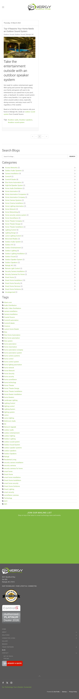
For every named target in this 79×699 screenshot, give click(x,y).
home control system (11, 362)
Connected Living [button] (8, 638)
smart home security (11, 483)
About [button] (4, 632)
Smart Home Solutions (13, 289)
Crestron (7, 326)
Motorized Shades (11, 239)
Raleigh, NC (9, 265)
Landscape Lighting (10, 400)
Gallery (5, 641)
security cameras (10, 465)
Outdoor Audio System (13, 242)
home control (8, 359)
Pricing (6, 658)
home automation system (13, 353)
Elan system (8, 341)
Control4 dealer (9, 323)
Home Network (10, 209)
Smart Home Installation (13, 280)
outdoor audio (14, 120)
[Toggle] (75, 168)
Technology (8, 498)
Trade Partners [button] (8, 647)
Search (72, 156)
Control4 (8, 176)
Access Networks (11, 168)
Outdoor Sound (9, 34)
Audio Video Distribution (12, 308)
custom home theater (11, 329)
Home (4, 629)
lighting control (9, 406)
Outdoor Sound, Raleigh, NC (24, 34)
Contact (5, 653)
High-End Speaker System (14, 185)
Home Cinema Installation (14, 203)
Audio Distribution (10, 305)
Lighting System (9, 409)
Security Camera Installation (15, 271)
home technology (10, 382)
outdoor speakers (26, 120)
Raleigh (6, 457)
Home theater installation (13, 394)
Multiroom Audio (10, 421)
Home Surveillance (11, 218)
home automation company (13, 350)
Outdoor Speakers (11, 262)
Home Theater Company (13, 221)
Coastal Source (9, 317)
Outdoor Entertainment (13, 248)
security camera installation (13, 462)
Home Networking (11, 212)
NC (5, 424)
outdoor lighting (9, 436)
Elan (5, 332)
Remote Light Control (12, 268)
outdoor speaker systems (13, 448)
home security (9, 376)
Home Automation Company (15, 197)
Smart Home (9, 277)
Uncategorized (10, 292)
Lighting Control (10, 230)
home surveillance (10, 379)
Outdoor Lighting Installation (15, 254)
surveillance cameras (11, 495)
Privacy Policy (73, 691)
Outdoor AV (9, 245)
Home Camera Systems (13, 200)
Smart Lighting (9, 489)
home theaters (9, 397)
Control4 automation (11, 320)
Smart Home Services (12, 286)
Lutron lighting (9, 418)
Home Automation (11, 191)
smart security (9, 492)
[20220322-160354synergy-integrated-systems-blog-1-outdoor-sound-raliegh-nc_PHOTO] (19, 47)
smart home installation (12, 477)
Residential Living (10, 460)
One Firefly (57, 691)
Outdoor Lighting (11, 251)
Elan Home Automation (13, 182)
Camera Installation (12, 173)
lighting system (9, 412)
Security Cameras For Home (15, 274)
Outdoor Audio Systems (13, 171)
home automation (10, 344)
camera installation (10, 311)
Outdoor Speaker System (13, 259)
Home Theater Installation (14, 227)
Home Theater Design (12, 224)
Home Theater (9, 385)
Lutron (6, 415)
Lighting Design (10, 233)
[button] (3, 7)
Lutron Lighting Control (13, 236)
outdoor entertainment (12, 433)
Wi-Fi (6, 501)
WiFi (5, 504)
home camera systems (12, 356)
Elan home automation (12, 338)
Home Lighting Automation (14, 206)
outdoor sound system (16, 122)
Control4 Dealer (10, 179)
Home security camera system (15, 215)
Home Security (9, 374)
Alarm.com (8, 302)
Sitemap (64, 691)
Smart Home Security (12, 283)
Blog (3, 650)
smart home (8, 471)
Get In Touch (8, 656)
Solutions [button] (5, 635)
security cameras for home (13, 468)
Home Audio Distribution (13, 188)
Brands (4, 644)
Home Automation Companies (16, 194)
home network (9, 368)
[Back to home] (39, 7)
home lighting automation (13, 365)
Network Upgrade (10, 427)
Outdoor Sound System (12, 445)
